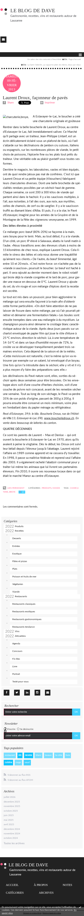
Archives (46, 892)
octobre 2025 (11, 811)
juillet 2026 (9, 797)
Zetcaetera (20, 636)
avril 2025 (9, 824)
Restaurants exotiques (23, 611)
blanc (38, 755)
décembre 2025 (12, 802)
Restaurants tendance (23, 627)
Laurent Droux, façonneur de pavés (35, 97)
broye (12, 492)
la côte (58, 755)
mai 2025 (8, 820)
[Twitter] (17, 693)
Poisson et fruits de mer (24, 576)
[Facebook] (6, 693)
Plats (14, 569)
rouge (18, 762)
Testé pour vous (20, 681)
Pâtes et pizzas (19, 561)
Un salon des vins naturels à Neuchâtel (44, 59)
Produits (19, 526)
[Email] (3, 39)
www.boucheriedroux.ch (59, 418)
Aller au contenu (11, 3)
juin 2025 (9, 815)
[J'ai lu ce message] (80, 907)
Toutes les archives (14, 843)
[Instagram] (37, 693)
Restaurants (21, 596)
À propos (41, 885)
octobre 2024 (11, 838)
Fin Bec (16, 659)
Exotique (16, 554)
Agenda (16, 643)
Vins (17, 631)
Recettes (19, 531)
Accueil (12, 885)
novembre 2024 (12, 833)
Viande (16, 592)
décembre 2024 (12, 829)
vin (19, 755)
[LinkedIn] (27, 693)
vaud (27, 762)
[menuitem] (47, 59)
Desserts (16, 538)
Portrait (16, 674)
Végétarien (17, 584)
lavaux (48, 755)
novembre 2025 (12, 806)
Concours (17, 651)
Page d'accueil (75, 59)
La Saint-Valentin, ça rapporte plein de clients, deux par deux (54, 65)
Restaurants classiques (23, 604)
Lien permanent (15, 488)
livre (68, 755)
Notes (67, 885)
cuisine (8, 762)
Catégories (15, 892)
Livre (14, 666)
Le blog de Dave (32, 10)
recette (28, 755)
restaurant (10, 755)
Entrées (16, 546)
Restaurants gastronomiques (26, 619)
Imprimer (49, 102)
